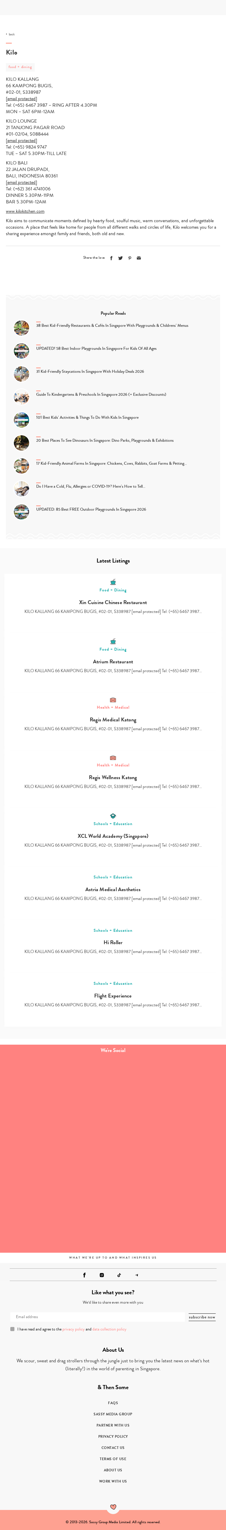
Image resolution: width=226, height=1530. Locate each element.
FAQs (113, 1403)
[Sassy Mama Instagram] (102, 1275)
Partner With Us (113, 1425)
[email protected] (21, 98)
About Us (113, 1470)
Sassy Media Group (113, 1414)
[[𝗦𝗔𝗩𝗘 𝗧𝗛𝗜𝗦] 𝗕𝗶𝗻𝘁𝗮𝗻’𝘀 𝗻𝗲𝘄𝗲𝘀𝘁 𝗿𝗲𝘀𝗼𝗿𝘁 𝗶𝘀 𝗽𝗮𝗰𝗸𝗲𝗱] (56, 1090)
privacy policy (73, 1329)
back (12, 34)
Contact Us (113, 1448)
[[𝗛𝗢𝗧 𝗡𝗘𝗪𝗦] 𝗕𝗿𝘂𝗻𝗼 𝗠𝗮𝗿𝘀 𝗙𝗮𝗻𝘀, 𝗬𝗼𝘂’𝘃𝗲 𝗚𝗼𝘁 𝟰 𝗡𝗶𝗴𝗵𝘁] (169, 1217)
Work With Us (113, 1481)
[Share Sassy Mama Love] (139, 258)
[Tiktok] (119, 1275)
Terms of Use (113, 1459)
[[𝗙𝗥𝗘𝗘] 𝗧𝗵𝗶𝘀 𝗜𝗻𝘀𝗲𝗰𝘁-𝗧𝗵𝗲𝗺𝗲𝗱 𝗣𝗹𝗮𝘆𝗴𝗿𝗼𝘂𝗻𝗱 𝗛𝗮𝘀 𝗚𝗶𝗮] (56, 1217)
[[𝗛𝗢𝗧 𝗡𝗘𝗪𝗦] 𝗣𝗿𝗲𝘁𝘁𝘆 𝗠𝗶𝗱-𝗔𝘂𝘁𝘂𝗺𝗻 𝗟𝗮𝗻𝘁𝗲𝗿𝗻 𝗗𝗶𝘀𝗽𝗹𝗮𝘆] (56, 1154)
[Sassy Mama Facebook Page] (84, 1275)
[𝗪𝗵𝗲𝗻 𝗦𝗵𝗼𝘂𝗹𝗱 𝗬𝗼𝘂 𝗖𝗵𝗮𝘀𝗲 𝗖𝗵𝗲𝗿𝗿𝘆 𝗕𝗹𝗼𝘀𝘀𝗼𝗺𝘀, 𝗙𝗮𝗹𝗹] (169, 1090)
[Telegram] (136, 1275)
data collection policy (109, 1329)
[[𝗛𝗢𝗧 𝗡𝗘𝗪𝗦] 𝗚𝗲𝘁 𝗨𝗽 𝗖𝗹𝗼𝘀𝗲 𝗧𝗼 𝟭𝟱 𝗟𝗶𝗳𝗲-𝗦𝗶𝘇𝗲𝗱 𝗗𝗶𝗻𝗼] (169, 1154)
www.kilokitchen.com (25, 211)
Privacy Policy (113, 1437)
